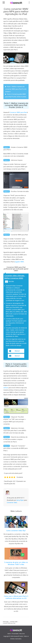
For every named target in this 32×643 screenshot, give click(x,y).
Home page (5, 621)
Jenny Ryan (20, 500)
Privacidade (15, 633)
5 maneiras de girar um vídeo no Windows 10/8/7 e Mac (16, 563)
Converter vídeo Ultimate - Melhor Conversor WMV (14, 276)
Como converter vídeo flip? (16, 531)
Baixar (17, 351)
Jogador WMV (19, 262)
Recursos (22, 633)
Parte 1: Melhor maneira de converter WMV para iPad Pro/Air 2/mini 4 (16, 89)
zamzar (5, 388)
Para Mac (11, 281)
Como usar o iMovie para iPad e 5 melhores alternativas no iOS (16, 597)
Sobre (9, 633)
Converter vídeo (12, 502)
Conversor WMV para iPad (18, 112)
